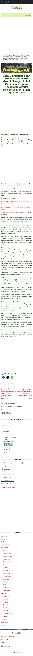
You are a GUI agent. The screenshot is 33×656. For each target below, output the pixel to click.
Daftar (5, 452)
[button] (3, 413)
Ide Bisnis (4, 542)
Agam (4, 550)
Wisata (5, 619)
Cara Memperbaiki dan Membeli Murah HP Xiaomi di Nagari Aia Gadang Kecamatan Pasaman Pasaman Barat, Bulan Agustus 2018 (8, 393)
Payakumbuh (6, 573)
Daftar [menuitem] (10, 2)
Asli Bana (4, 536)
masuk (10, 406)
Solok (4, 585)
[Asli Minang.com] (16, 7)
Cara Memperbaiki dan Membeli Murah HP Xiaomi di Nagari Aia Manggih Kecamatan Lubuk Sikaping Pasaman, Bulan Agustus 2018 (24, 393)
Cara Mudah (6, 596)
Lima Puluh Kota (7, 556)
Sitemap (3, 642)
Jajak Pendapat (5, 545)
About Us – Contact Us (7, 636)
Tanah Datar (6, 590)
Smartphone (28, 193)
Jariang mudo (8, 478)
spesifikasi (20, 240)
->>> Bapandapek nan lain (8, 487)
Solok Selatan (7, 588)
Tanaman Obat (9, 613)
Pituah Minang (5, 622)
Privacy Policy (5, 639)
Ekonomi (5, 599)
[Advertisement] (16, 35)
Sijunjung (5, 582)
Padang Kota (6, 559)
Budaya (3, 539)
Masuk (6, 449)
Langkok (3, 593)
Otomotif (5, 605)
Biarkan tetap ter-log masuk (10, 438)
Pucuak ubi (7, 475)
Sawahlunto (6, 579)
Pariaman (5, 567)
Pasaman (5, 570)
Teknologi (10, 383)
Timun (6, 472)
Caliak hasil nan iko (6, 484)
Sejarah (3, 625)
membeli (22, 191)
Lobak (5, 466)
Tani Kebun (6, 610)
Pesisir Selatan (7, 576)
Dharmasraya (7, 553)
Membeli (3, 140)
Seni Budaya (6, 608)
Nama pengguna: (8, 426)
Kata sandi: (6, 431)
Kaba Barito (4, 547)
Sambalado (7, 469)
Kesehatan (6, 602)
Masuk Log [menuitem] (4, 2)
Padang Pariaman (8, 562)
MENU (28, 15)
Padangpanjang (7, 565)
